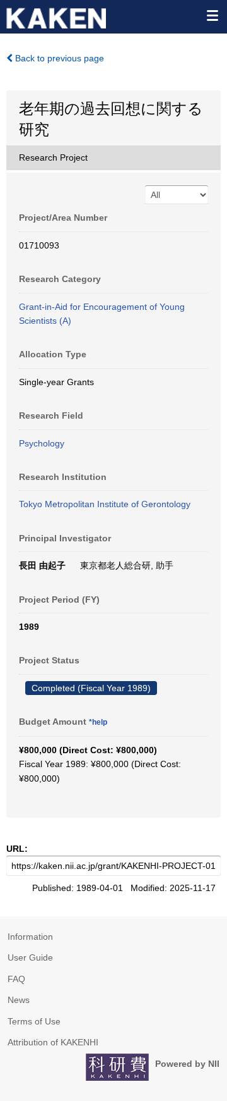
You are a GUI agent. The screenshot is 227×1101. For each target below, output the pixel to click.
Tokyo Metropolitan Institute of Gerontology (104, 504)
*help (98, 722)
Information (30, 937)
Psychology (41, 443)
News (19, 1000)
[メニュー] (212, 15)
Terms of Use (34, 1021)
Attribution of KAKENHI (53, 1042)
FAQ (16, 979)
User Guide (30, 957)
